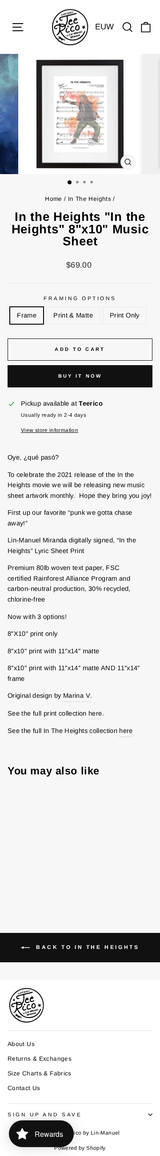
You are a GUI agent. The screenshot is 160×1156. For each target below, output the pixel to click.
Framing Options (80, 298)
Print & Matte (73, 315)
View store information (49, 430)
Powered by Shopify (80, 1148)
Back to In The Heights (86, 947)
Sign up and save (45, 1114)
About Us (21, 1044)
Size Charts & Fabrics (40, 1073)
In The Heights (89, 198)
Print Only (125, 315)
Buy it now (80, 376)
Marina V (76, 695)
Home (53, 198)
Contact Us (24, 1088)
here (95, 713)
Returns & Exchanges (40, 1058)
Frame (26, 315)
